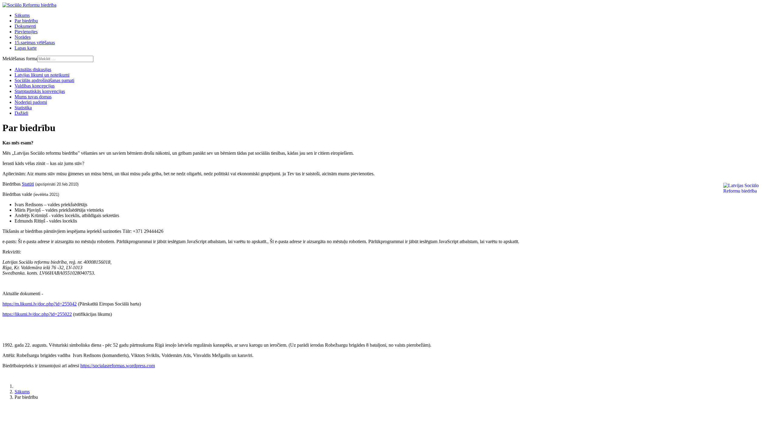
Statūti (28, 184)
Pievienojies (26, 31)
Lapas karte (26, 48)
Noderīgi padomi (31, 102)
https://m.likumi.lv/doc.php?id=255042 (39, 303)
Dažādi (21, 113)
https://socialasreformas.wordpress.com (117, 365)
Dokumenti (25, 26)
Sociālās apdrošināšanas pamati (44, 80)
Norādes (23, 37)
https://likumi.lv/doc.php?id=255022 (37, 314)
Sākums (22, 15)
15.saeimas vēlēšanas (35, 42)
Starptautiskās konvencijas (40, 91)
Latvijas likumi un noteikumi (42, 75)
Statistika (23, 107)
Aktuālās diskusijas (33, 69)
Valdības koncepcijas (35, 85)
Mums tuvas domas (33, 96)
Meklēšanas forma (19, 58)
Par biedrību (26, 20)
